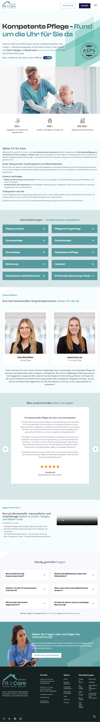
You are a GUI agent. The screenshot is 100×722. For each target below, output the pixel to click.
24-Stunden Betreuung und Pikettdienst (93, 696)
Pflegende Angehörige (67, 687)
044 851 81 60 (68, 6)
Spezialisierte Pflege (81, 705)
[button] (5, 449)
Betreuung (92, 679)
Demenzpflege (81, 687)
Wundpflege (81, 698)
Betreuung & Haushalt (67, 692)
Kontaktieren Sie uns (47, 50)
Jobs (65, 696)
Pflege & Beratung (67, 683)
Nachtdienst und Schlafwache (93, 688)
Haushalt (92, 682)
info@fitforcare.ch (72, 613)
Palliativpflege (81, 693)
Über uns (67, 699)
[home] (13, 4)
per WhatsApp (51, 613)
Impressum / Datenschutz (44, 701)
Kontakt (84, 6)
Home (65, 679)
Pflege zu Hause (81, 681)
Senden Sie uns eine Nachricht (46, 655)
